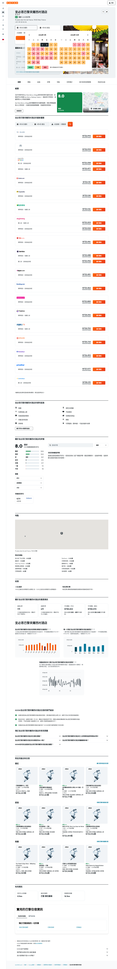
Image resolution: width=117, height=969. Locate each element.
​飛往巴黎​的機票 (23, 927)
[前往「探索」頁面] (3, 25)
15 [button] (33, 53)
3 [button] (42, 45)
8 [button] (33, 49)
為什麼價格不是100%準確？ (26, 955)
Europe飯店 (31, 965)
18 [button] (46, 53)
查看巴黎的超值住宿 (102, 802)
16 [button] (38, 53)
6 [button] (55, 45)
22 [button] (33, 58)
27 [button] (55, 58)
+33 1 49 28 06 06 (21, 22)
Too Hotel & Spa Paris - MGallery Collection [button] (25, 864)
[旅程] (3, 34)
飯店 (25, 965)
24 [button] (42, 58)
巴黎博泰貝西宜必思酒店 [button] (93, 826)
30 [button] (38, 62)
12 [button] (51, 49)
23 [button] (38, 58)
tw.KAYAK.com (18, 965)
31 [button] (83, 62)
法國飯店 (39, 965)
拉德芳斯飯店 (57, 965)
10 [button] (42, 49)
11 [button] (46, 49)
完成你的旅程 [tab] (22, 916)
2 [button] (79, 45)
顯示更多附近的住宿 (102, 763)
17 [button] (42, 53)
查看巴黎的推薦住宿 (102, 841)
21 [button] (29, 58)
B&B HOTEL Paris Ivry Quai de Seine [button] (73, 826)
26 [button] (51, 58)
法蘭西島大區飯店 (47, 965)
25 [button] (47, 58)
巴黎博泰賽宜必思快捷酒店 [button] (23, 826)
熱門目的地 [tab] (32, 916)
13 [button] (55, 49)
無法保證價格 (38, 943)
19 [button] (51, 53)
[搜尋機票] (3, 8)
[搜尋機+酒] (3, 20)
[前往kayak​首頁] (12, 3)
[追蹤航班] (3, 29)
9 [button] (79, 49)
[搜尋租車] (3, 16)
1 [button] (33, 45)
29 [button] (33, 62)
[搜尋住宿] (3, 12)
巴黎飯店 (78, 927)
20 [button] (55, 53)
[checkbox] (24, 500)
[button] (3, 3)
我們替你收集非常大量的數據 (26, 952)
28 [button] (29, 62)
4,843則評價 (26, 17)
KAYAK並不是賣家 (22, 949)
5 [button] (51, 45)
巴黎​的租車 (51, 927)
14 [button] (29, 53)
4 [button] (46, 45)
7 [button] (29, 49)
